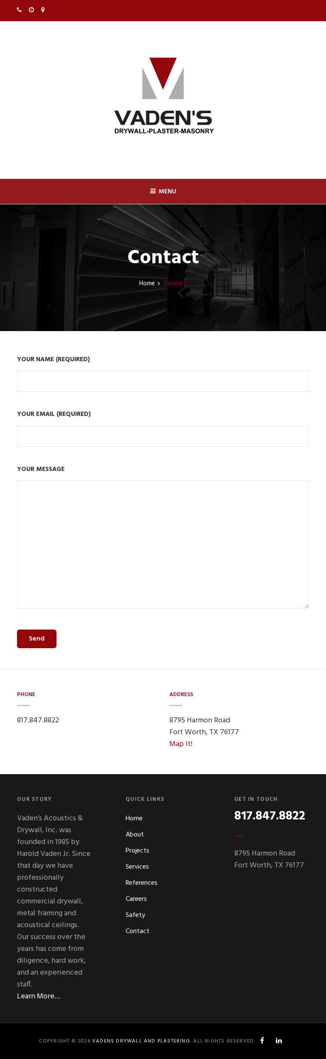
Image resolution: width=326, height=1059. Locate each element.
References (141, 883)
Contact (137, 931)
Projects (137, 850)
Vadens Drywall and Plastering (141, 1041)
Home (147, 284)
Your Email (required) (54, 414)
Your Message (41, 469)
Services (137, 866)
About (135, 834)
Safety (135, 915)
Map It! (180, 744)
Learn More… (38, 996)
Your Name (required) (53, 360)
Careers (136, 899)
